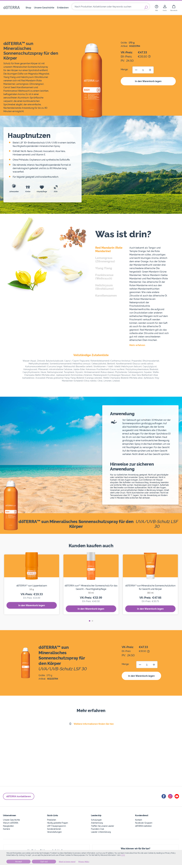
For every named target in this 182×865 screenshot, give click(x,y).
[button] (89, 621)
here (123, 855)
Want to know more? (67, 862)
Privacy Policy (83, 862)
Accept (18, 861)
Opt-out (44, 861)
